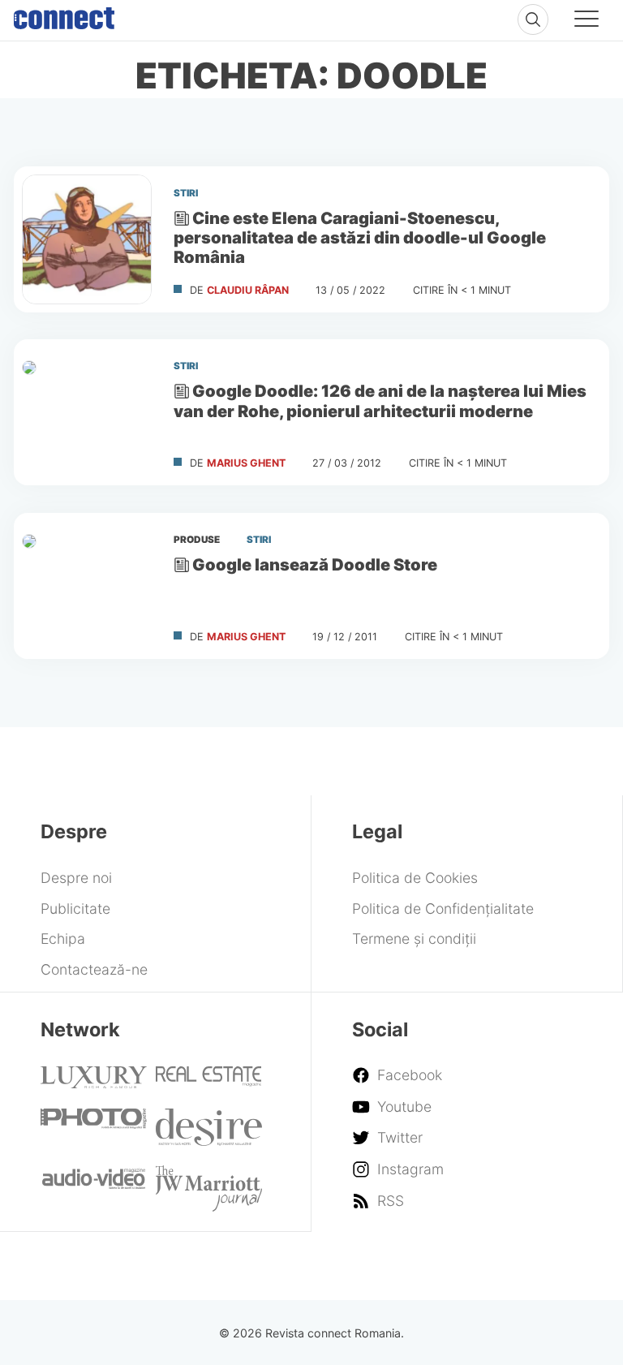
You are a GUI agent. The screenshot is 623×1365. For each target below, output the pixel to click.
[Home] (64, 14)
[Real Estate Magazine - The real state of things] (209, 1081)
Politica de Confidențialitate (443, 908)
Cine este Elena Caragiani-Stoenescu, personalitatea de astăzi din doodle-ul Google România (360, 237)
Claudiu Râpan (248, 290)
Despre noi (76, 877)
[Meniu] (586, 21)
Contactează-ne (94, 969)
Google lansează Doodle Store (314, 564)
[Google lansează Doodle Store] (87, 586)
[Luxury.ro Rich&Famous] (94, 1083)
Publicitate (75, 908)
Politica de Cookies (415, 877)
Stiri (186, 193)
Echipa (63, 938)
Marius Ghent (246, 463)
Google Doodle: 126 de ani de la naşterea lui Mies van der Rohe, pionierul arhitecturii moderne (380, 401)
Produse (197, 539)
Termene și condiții (414, 938)
